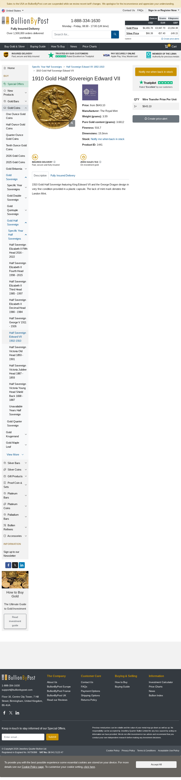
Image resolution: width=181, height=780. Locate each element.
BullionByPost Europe (59, 686)
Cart (173, 46)
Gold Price (132, 28)
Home (11, 68)
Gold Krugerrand (12, 434)
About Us (52, 682)
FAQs (140, 10)
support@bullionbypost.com (17, 689)
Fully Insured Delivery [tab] (63, 175)
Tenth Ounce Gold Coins (16, 147)
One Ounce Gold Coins (15, 116)
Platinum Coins (10, 506)
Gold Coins (13, 107)
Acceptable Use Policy (168, 750)
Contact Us (87, 682)
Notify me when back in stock (108, 138)
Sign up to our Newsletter (11, 553)
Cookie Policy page (33, 766)
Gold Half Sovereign (13, 222)
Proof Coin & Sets (13, 484)
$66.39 (149, 33)
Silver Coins (14, 469)
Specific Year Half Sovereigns (47, 66)
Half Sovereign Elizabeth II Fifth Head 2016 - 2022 (18, 250)
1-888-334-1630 (11, 685)
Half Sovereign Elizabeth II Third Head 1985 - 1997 (17, 287)
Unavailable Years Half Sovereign (15, 410)
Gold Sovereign (11, 177)
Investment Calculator (161, 682)
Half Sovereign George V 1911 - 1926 (17, 322)
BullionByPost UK (56, 695)
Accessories (14, 535)
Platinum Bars (10, 495)
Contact (129, 10)
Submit (52, 736)
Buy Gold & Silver (14, 46)
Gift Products (15, 476)
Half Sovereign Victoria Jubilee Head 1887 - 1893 (18, 371)
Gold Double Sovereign (14, 197)
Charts (90, 46)
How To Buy (58, 46)
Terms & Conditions (146, 750)
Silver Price (132, 33)
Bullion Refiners (9, 527)
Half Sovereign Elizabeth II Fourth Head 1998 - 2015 (17, 269)
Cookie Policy (112, 750)
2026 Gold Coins (15, 155)
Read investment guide (15, 621)
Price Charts (155, 686)
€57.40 (162, 33)
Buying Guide (38, 46)
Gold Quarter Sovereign (14, 423)
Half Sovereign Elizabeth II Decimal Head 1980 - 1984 (17, 305)
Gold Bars (13, 101)
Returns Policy (89, 699)
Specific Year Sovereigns (14, 187)
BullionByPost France (59, 691)
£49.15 (174, 33)
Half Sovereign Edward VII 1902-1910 (85, 66)
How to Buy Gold (15, 594)
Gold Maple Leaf (12, 444)
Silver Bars (13, 462)
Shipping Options (90, 695)
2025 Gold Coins (15, 162)
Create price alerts (171, 39)
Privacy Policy (128, 750)
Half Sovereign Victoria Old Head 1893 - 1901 (17, 353)
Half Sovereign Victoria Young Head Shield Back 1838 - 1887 (17, 391)
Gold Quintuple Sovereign (13, 210)
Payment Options (90, 691)
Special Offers (15, 83)
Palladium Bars (11, 516)
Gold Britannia (14, 168)
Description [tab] (40, 175)
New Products (9, 92)
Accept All (156, 764)
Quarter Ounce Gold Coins (14, 136)
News (73, 46)
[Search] (115, 34)
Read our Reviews (57, 699)
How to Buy (121, 682)
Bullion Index (156, 695)
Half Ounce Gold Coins (15, 126)
